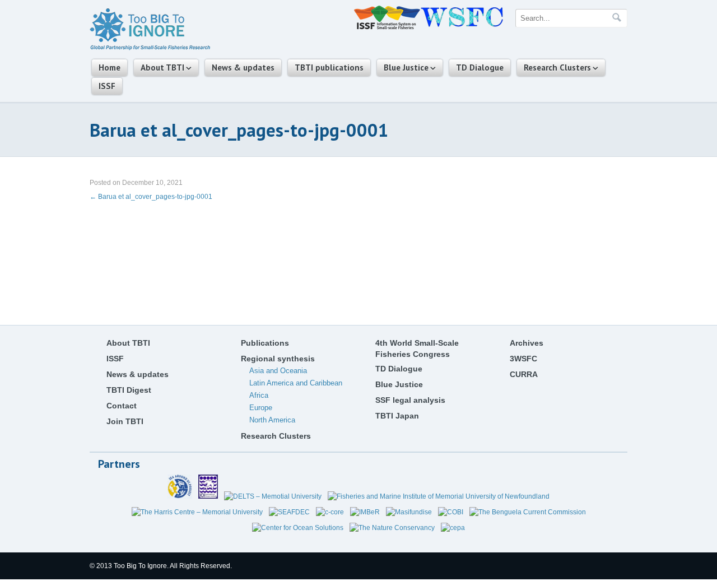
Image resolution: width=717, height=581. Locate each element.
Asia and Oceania (278, 370)
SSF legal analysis (410, 400)
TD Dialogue (480, 67)
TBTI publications (329, 67)
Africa (258, 395)
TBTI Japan (397, 415)
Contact (121, 405)
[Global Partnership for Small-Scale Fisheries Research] (150, 48)
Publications (265, 342)
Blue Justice (406, 67)
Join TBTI (124, 421)
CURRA (524, 374)
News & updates (243, 67)
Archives (526, 342)
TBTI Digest (128, 389)
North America (272, 420)
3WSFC (523, 358)
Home (109, 67)
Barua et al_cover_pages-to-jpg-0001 (151, 197)
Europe (260, 407)
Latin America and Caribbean (295, 383)
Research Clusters (557, 67)
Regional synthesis (278, 358)
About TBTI (162, 67)
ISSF (107, 86)
